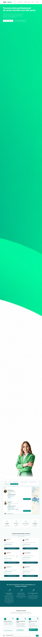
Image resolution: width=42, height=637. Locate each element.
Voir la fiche (9, 510)
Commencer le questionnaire (8, 630)
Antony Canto (8, 539)
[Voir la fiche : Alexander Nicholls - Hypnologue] (23, 567)
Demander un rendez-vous (12, 548)
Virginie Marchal (8, 552)
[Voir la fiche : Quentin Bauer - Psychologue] (23, 540)
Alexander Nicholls (27, 566)
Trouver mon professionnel (8, 20)
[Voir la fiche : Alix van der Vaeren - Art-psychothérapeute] (23, 553)
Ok (37, 635)
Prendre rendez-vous (27, 510)
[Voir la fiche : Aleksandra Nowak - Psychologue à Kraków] (5, 567)
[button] (33, 500)
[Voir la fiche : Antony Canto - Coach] (5, 540)
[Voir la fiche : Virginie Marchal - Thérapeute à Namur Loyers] (5, 553)
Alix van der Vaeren (27, 552)
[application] (35, 500)
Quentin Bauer (27, 539)
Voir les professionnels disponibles (20, 20)
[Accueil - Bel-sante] (7, 2)
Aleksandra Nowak (9, 566)
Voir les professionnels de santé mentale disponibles (21, 630)
